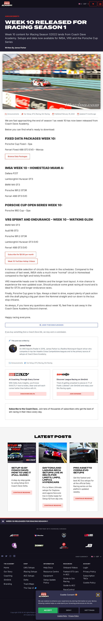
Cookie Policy (62, 616)
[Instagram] (10, 556)
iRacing (38, 114)
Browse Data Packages (17, 156)
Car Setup (27, 114)
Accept (48, 610)
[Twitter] (6, 556)
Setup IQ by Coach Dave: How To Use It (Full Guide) (21, 471)
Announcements (12, 16)
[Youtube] (2, 556)
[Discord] (14, 556)
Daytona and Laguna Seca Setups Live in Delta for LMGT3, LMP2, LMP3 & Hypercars (52, 475)
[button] (98, 595)
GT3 (33, 114)
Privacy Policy (73, 616)
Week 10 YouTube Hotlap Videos (21, 261)
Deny (68, 610)
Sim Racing (46, 114)
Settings (89, 610)
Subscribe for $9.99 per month (21, 254)
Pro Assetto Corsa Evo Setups (82, 470)
